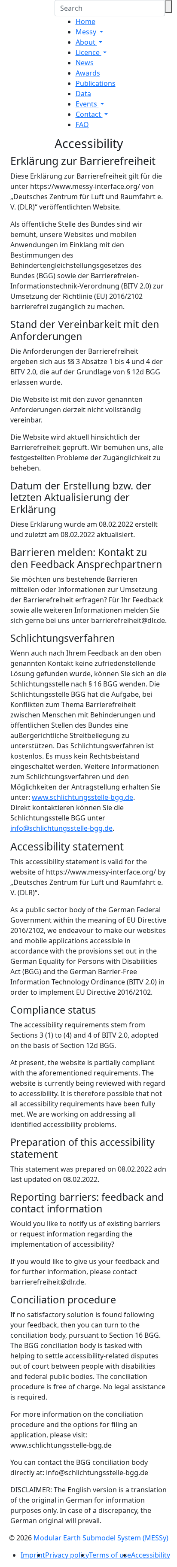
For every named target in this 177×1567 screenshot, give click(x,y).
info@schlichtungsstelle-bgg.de (61, 828)
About (86, 42)
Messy (87, 31)
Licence (88, 52)
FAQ (82, 124)
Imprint (33, 1555)
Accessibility (150, 1555)
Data (83, 93)
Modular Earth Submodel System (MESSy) (101, 1538)
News (85, 62)
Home (85, 21)
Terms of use (110, 1555)
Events (87, 104)
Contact (89, 114)
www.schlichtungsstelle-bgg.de (82, 797)
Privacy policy (67, 1555)
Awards (88, 73)
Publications (96, 83)
